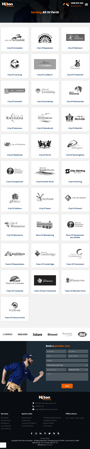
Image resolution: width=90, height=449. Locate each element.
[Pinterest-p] (45, 434)
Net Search (48, 445)
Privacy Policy (45, 438)
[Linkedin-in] (40, 434)
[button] (86, 4)
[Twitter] (49, 434)
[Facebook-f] (32, 434)
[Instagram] (36, 434)
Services (4, 414)
